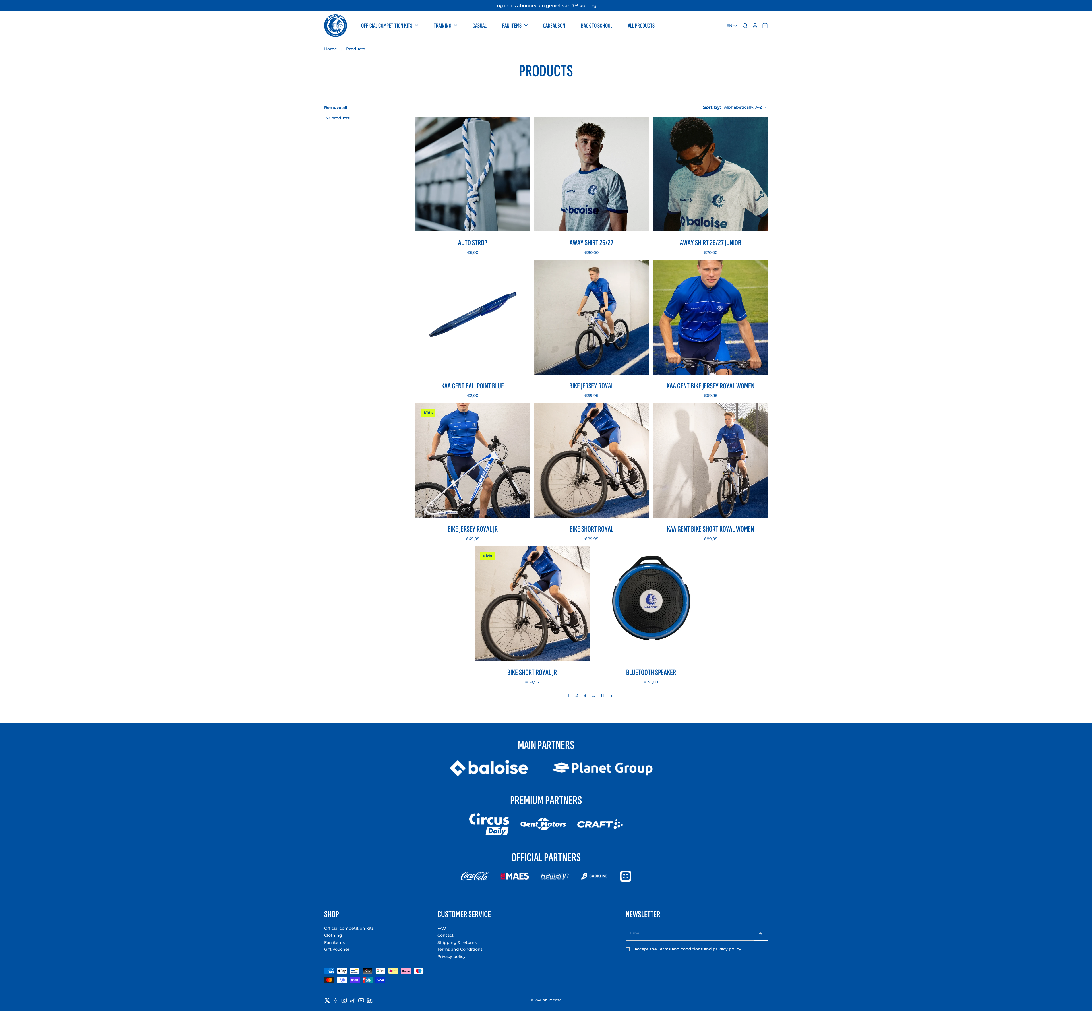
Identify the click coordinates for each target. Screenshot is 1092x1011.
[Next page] (612, 696)
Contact (445, 935)
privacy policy (727, 949)
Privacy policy (451, 956)
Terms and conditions (680, 949)
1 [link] (569, 695)
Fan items (334, 942)
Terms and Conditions (460, 949)
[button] (390, 25)
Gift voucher (336, 949)
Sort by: (712, 107)
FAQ (441, 928)
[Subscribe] (761, 933)
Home (330, 48)
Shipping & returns (457, 942)
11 (602, 695)
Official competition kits (349, 928)
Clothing (333, 935)
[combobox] (732, 26)
